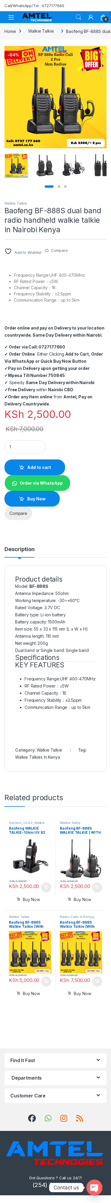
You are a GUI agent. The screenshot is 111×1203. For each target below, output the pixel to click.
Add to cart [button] (46, 887)
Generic (15, 823)
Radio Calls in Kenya (76, 917)
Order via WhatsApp (41, 483)
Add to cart (39, 467)
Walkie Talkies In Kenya (37, 757)
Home (10, 31)
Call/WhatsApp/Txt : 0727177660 (34, 5)
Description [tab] (19, 549)
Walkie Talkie (41, 31)
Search (78, 17)
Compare (59, 250)
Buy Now (36, 498)
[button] (101, 52)
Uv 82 (28, 823)
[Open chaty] (94, 1188)
